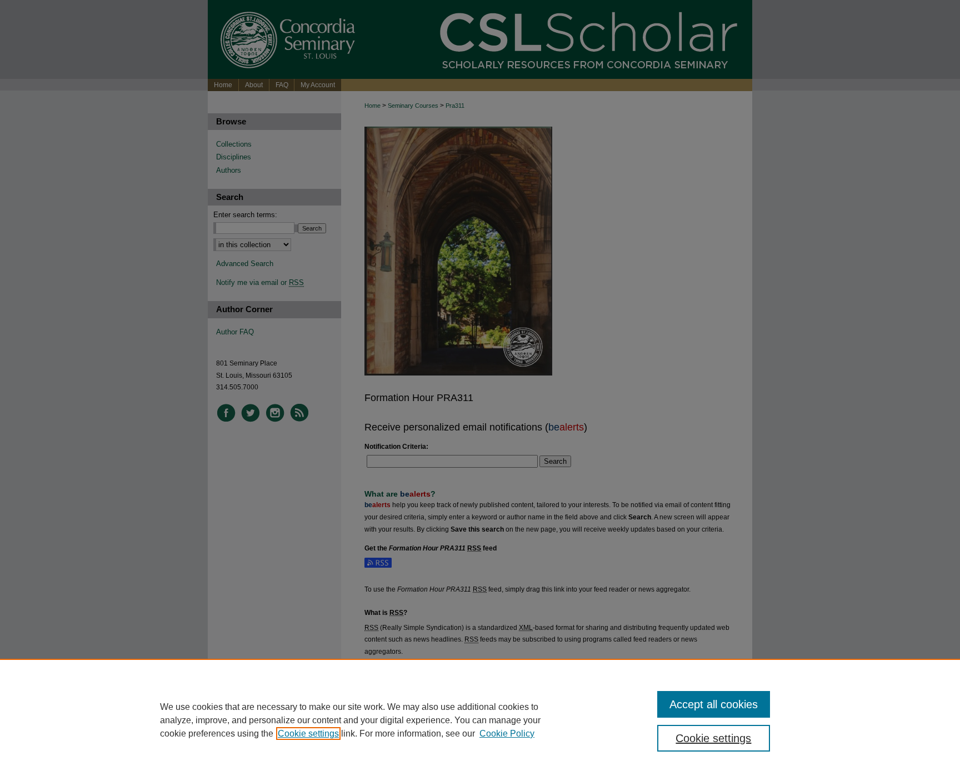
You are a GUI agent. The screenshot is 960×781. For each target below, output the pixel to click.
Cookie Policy (506, 733)
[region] (480, 720)
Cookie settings (308, 733)
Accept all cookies (713, 704)
